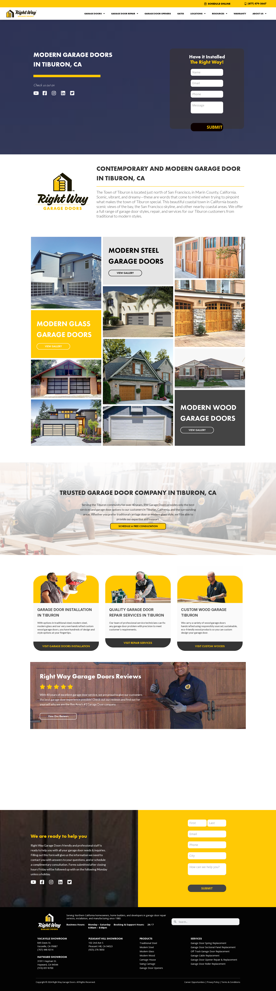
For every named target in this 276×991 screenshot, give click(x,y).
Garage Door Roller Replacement (208, 963)
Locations (196, 13)
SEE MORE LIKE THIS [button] (56, 389)
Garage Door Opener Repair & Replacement (214, 959)
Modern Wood (147, 955)
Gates (180, 13)
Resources (218, 13)
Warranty (240, 13)
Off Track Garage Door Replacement (210, 951)
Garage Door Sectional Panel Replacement (213, 947)
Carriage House (148, 959)
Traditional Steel (148, 943)
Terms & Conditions (230, 982)
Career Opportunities (194, 982)
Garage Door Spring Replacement (208, 943)
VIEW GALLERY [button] (53, 346)
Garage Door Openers (158, 13)
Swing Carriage (147, 963)
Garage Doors (93, 13)
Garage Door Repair (123, 13)
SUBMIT (207, 888)
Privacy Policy (213, 982)
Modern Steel (147, 947)
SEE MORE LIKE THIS (56, 283)
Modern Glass (147, 951)
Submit (214, 127)
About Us (258, 13)
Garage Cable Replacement (205, 955)
